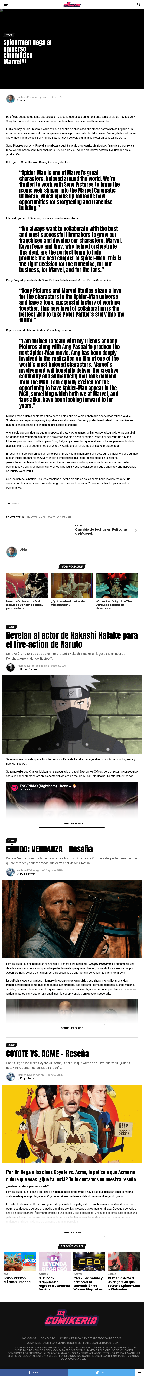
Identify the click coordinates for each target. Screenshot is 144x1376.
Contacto (48, 1338)
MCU (43, 517)
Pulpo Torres (28, 873)
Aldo (23, 100)
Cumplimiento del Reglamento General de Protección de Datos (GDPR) (73, 1343)
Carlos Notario (29, 669)
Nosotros (29, 1338)
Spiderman (64, 517)
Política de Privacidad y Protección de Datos (91, 1338)
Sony (52, 517)
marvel (32, 517)
